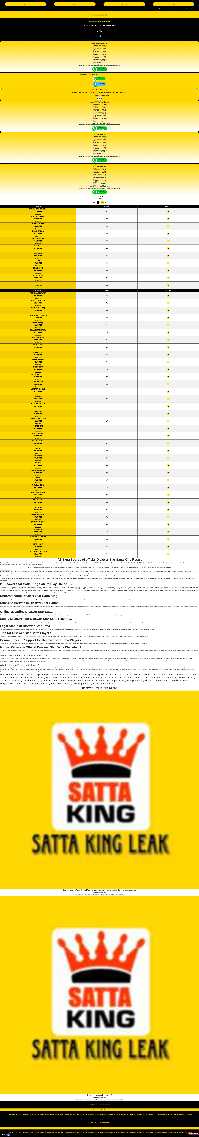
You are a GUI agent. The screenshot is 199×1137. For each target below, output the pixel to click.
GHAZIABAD (38, 268)
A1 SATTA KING (99, 15)
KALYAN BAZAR (38, 216)
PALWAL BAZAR (38, 404)
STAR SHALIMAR (38, 500)
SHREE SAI (38, 426)
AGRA (37, 448)
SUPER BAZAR (38, 382)
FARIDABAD (38, 253)
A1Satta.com (5, 650)
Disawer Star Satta (5, 562)
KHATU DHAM (38, 224)
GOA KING (38, 261)
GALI (38, 283)
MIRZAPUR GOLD (38, 389)
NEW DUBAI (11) (38, 300)
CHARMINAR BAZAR (37, 537)
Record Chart (38, 214)
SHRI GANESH (38, 238)
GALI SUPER (38, 352)
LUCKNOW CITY (38, 522)
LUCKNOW (38, 507)
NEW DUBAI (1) (38, 323)
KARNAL (38, 246)
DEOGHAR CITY (38, 374)
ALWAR (38, 463)
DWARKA (38, 529)
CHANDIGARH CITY (38, 330)
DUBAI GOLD (38, 275)
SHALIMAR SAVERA (38, 419)
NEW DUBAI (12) (38, 308)
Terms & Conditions (105, 1104)
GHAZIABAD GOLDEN (38, 315)
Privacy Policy (92, 1104)
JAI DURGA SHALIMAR (38, 551)
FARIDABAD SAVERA (38, 209)
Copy (99, 98)
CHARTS (75, 4)
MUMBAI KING (38, 485)
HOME (25, 4)
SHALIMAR (38, 455)
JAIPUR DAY (38, 345)
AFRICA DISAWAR (38, 492)
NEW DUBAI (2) (38, 359)
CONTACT (124, 4)
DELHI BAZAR (38, 231)
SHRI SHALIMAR (38, 433)
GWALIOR (38, 411)
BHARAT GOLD (38, 478)
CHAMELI (38, 396)
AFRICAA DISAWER (38, 293)
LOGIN (173, 4)
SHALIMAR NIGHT (38, 515)
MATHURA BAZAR (38, 470)
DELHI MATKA (38, 441)
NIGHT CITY (38, 367)
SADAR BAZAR (38, 337)
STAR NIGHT (38, 544)
